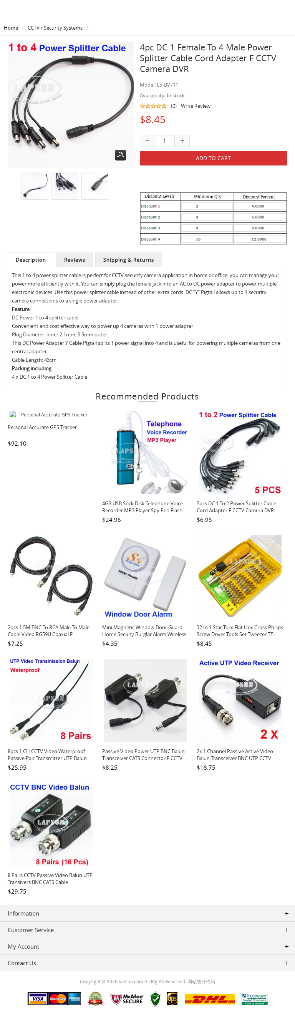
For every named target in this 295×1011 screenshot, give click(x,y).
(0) (174, 105)
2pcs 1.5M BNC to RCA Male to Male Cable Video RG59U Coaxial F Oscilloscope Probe (48, 634)
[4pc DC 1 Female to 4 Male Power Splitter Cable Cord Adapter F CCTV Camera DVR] (34, 186)
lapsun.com (131, 981)
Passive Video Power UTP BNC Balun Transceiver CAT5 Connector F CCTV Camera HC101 (143, 758)
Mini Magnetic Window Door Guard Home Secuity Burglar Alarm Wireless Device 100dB (144, 634)
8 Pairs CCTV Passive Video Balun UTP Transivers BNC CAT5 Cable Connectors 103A (50, 882)
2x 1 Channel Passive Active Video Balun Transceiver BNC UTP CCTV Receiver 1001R (235, 758)
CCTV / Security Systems (55, 27)
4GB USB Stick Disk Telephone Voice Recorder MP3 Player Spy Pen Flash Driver (142, 510)
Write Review (195, 105)
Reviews (74, 259)
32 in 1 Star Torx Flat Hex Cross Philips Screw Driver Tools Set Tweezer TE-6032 (240, 634)
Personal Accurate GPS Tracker (42, 427)
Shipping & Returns (128, 259)
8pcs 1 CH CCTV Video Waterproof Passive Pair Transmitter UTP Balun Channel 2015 (47, 758)
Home (11, 27)
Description (31, 259)
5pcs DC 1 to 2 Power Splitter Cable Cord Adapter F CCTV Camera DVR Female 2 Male (236, 510)
